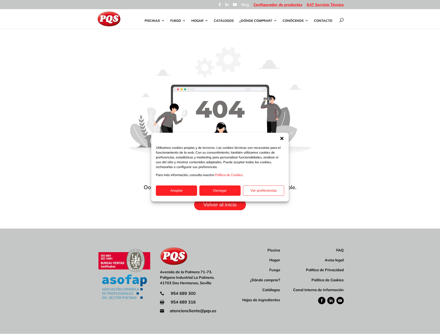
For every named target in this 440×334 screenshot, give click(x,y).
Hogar (274, 260)
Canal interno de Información (318, 289)
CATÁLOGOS (224, 21)
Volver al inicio (220, 204)
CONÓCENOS (293, 21)
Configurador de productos (277, 5)
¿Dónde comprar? (265, 280)
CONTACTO (323, 21)
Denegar (220, 190)
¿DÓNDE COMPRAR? (255, 21)
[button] (282, 138)
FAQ (340, 250)
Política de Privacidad (325, 270)
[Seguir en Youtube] (340, 300)
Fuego (274, 270)
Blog (245, 5)
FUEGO (175, 21)
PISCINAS (152, 21)
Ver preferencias (263, 190)
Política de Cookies (229, 175)
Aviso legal (334, 260)
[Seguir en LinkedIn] (331, 300)
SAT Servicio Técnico (325, 5)
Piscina (273, 250)
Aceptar (176, 190)
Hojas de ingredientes (261, 300)
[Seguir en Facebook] (321, 300)
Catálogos (271, 289)
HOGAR (197, 21)
